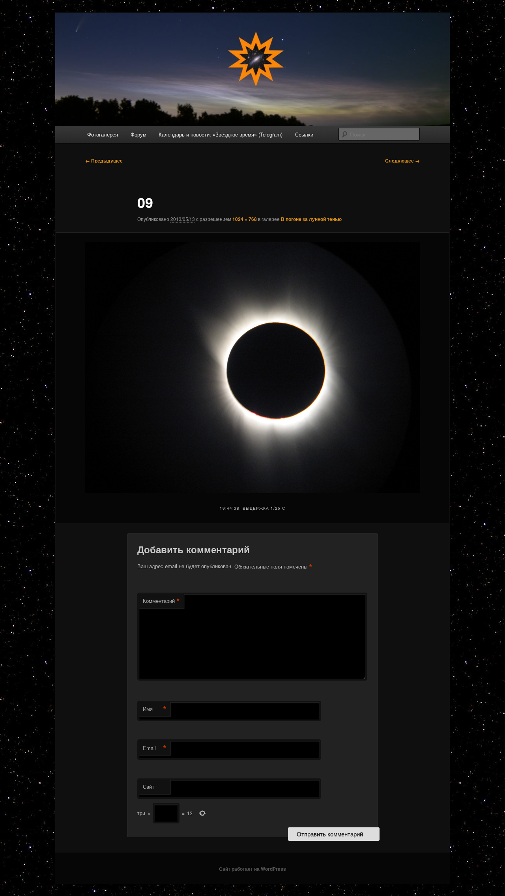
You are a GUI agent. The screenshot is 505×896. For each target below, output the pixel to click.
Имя (154, 709)
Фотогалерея (102, 134)
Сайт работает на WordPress (252, 868)
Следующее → (402, 160)
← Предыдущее (104, 160)
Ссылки (304, 134)
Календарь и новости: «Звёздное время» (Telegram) (220, 134)
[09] (252, 367)
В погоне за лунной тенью (311, 219)
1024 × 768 (244, 219)
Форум (138, 134)
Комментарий (161, 601)
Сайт (148, 786)
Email (154, 748)
